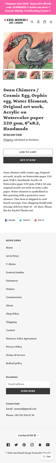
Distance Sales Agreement (21, 338)
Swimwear (12, 280)
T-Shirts (11, 264)
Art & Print (12, 256)
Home (9, 247)
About (9, 305)
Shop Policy (12, 313)
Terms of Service (15, 355)
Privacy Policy (14, 346)
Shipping (8, 140)
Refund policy (14, 363)
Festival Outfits (15, 272)
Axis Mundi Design (22, 453)
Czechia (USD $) (27, 435)
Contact (10, 330)
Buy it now (28, 160)
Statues (10, 289)
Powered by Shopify (41, 453)
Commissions (14, 297)
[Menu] (51, 21)
